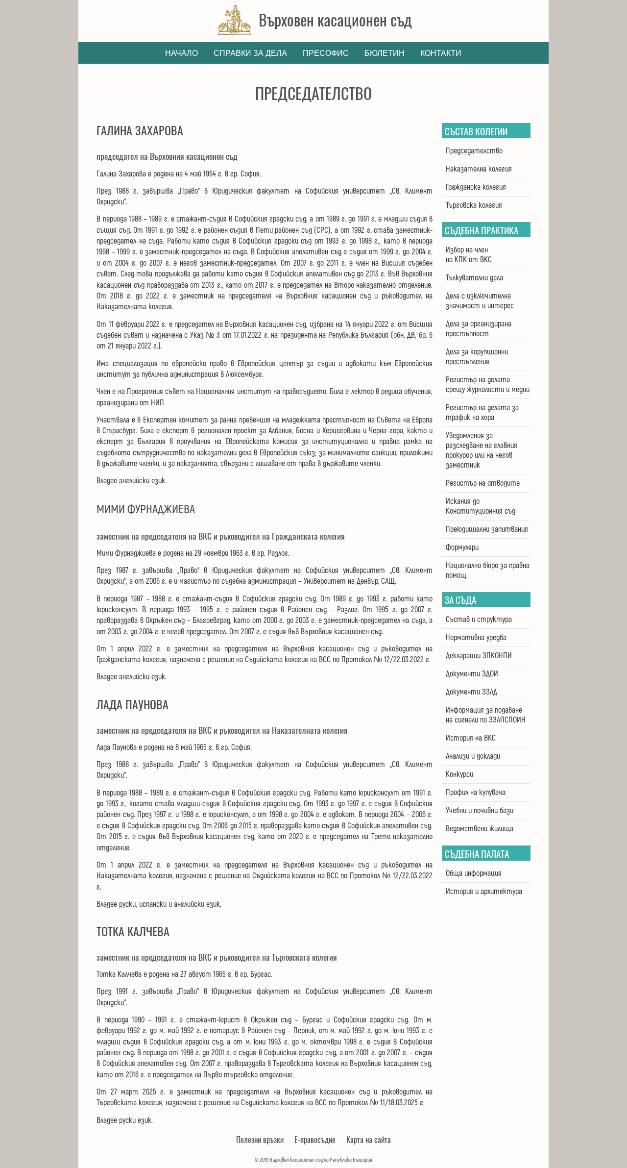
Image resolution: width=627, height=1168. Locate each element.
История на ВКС (471, 738)
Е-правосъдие (315, 1139)
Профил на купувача (476, 792)
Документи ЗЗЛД (471, 692)
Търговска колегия (474, 205)
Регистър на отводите (483, 483)
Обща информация (474, 873)
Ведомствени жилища (479, 829)
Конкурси (459, 774)
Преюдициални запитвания (487, 529)
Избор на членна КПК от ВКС (469, 255)
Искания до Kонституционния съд (480, 506)
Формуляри (462, 547)
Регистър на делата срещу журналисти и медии (488, 385)
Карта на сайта (368, 1139)
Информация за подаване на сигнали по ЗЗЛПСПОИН (486, 715)
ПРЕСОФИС (326, 53)
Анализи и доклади (473, 756)
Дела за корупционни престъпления (477, 357)
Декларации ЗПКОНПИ (479, 656)
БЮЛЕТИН (384, 53)
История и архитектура (484, 891)
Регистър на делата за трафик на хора (482, 412)
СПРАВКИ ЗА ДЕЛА (250, 53)
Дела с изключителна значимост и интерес (480, 301)
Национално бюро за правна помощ (488, 570)
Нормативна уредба (476, 638)
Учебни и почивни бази (479, 811)
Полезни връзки (260, 1139)
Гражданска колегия (476, 187)
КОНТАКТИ (440, 53)
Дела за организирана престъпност (478, 329)
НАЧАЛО (181, 53)
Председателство (474, 151)
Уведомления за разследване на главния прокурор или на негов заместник (481, 450)
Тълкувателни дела (474, 278)
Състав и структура (479, 619)
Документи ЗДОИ (472, 674)
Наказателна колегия (479, 169)
